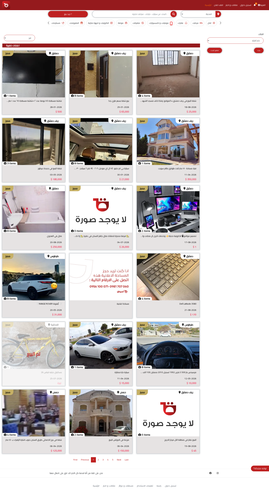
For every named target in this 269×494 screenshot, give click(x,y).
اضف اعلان (218, 5)
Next (119, 460)
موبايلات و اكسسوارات (159, 23)
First (75, 460)
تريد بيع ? (68, 14)
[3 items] (33, 141)
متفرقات (136, 23)
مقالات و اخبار (232, 5)
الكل (209, 23)
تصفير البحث (214, 50)
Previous (85, 460)
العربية (262, 5)
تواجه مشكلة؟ (260, 468)
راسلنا (159, 486)
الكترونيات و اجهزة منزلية (98, 23)
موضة (120, 23)
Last (126, 460)
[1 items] (33, 74)
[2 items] (168, 209)
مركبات (195, 23)
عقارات (180, 23)
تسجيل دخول (245, 5)
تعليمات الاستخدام (145, 486)
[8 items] (101, 74)
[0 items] (101, 209)
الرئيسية (208, 5)
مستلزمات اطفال (53, 23)
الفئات (261, 34)
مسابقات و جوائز (126, 486)
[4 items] (168, 74)
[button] (254, 5)
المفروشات (74, 23)
